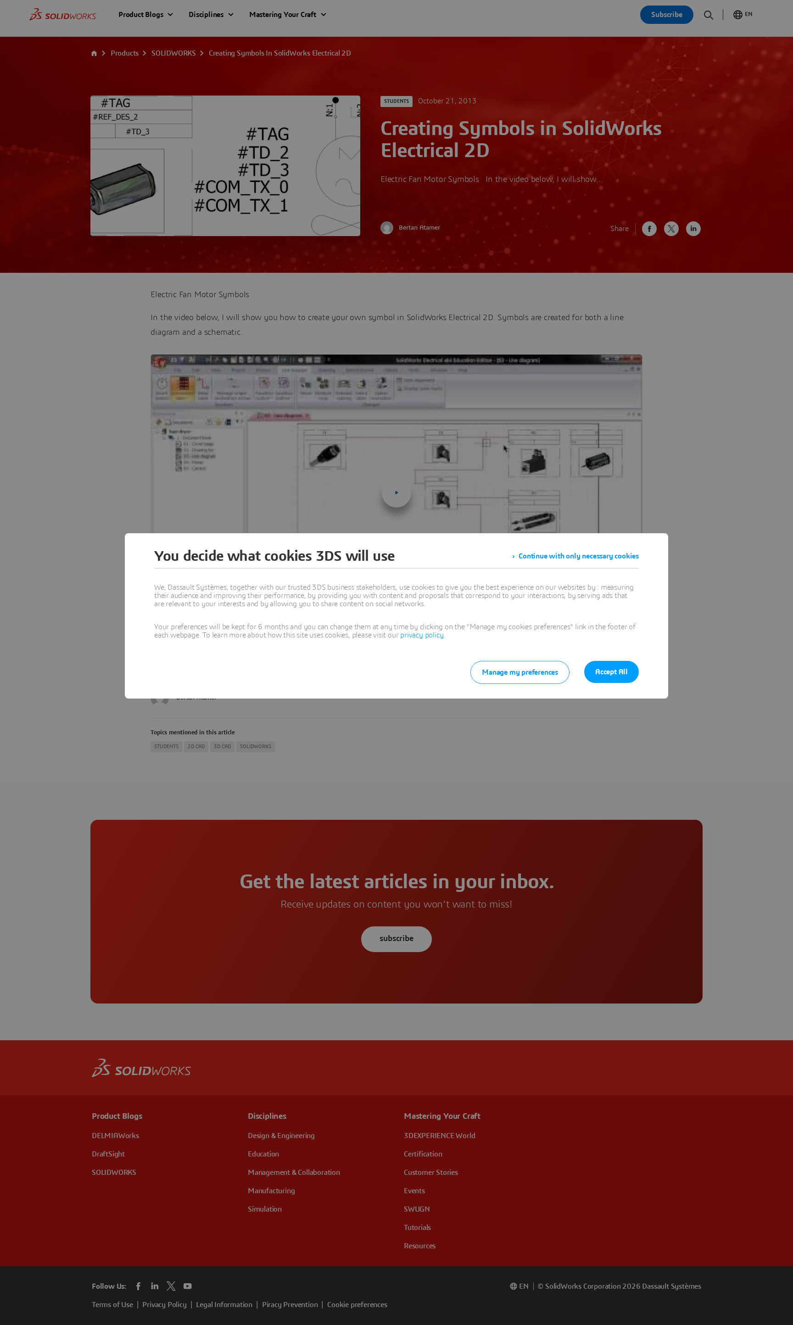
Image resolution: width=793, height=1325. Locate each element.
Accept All (611, 672)
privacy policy (421, 635)
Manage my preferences (520, 672)
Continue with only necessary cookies (579, 556)
